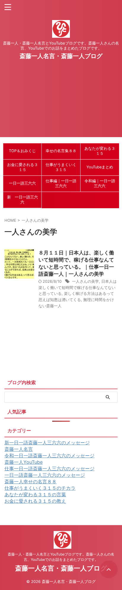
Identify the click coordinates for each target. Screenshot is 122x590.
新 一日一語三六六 (22, 199)
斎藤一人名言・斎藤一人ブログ (61, 56)
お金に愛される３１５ (22, 167)
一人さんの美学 (85, 281)
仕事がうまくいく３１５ (61, 167)
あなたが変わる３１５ (99, 151)
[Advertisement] (61, 103)
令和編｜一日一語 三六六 (99, 183)
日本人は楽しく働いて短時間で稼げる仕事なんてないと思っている (77, 287)
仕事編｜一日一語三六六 (61, 183)
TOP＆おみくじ (22, 151)
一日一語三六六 (22, 183)
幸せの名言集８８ (61, 151)
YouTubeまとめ (99, 167)
